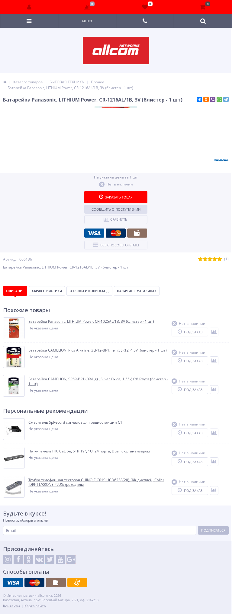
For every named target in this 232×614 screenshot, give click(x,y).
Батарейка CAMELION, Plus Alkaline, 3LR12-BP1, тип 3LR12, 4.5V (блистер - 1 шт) (97, 350)
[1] (200, 259)
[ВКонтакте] (199, 99)
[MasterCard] (116, 233)
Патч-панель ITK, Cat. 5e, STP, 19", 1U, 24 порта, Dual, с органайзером (89, 451)
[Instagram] (7, 559)
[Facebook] (18, 559)
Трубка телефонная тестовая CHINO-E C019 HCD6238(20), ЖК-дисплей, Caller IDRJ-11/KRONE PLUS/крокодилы (96, 482)
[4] (214, 259)
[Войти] (29, 7)
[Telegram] (226, 99)
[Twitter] (49, 559)
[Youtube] (60, 559)
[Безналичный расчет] (77, 582)
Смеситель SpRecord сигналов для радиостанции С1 (75, 422)
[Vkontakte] (39, 559)
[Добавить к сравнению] (214, 332)
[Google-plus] (71, 559)
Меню (87, 21)
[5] (219, 259)
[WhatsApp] (219, 99)
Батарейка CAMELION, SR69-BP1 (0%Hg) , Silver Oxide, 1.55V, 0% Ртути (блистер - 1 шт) (98, 381)
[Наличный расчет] (137, 233)
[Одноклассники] (206, 99)
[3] (210, 259)
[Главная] (4, 82)
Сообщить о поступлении (116, 209)
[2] (205, 259)
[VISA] (94, 233)
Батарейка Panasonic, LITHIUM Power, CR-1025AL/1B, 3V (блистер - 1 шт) (91, 321)
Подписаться (213, 530)
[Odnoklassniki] (28, 559)
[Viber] (212, 99)
